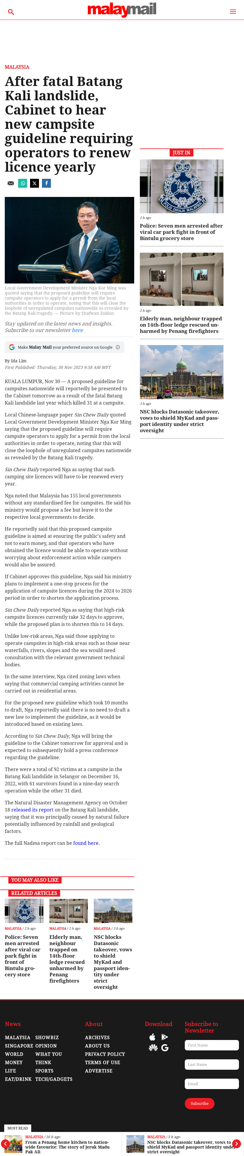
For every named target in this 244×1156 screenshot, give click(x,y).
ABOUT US (97, 1046)
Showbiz (47, 1037)
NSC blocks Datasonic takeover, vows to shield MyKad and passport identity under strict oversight (191, 1147)
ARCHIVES (97, 1037)
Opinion (46, 1046)
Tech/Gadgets (54, 1079)
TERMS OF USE (102, 1062)
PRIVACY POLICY (105, 1054)
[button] (117, 347)
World (14, 1054)
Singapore (19, 1046)
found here (85, 843)
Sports (44, 1071)
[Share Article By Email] (10, 186)
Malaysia (34, 1137)
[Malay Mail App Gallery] (153, 1052)
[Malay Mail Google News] (164, 1052)
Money (14, 1062)
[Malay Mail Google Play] (164, 1041)
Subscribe (200, 1103)
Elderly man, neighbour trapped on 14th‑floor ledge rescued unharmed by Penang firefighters (67, 959)
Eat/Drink (18, 1079)
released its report (32, 810)
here (77, 330)
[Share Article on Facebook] (46, 186)
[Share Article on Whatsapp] (22, 186)
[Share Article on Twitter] (34, 186)
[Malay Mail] (122, 17)
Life (10, 1071)
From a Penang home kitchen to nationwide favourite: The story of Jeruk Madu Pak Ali (67, 1147)
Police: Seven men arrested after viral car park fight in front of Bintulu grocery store (22, 956)
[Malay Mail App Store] (152, 1041)
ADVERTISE (98, 1071)
